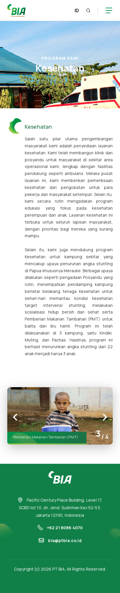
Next (104, 417)
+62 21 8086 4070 (65, 527)
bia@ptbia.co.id (64, 540)
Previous (15, 417)
